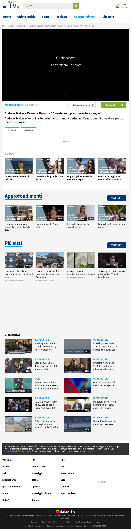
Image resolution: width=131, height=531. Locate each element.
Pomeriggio (37, 473)
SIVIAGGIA (97, 515)
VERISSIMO (28, 130)
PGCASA (57, 515)
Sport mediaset (68, 493)
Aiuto (98, 522)
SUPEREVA (65, 518)
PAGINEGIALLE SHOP (44, 515)
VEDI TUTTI (116, 197)
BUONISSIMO (119, 515)
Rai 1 (63, 460)
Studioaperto (9, 480)
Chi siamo (35, 522)
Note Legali (46, 522)
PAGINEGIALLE (28, 515)
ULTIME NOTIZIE (42, 340)
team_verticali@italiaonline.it (18, 451)
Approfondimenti (85, 17)
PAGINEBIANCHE (68, 515)
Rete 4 (34, 480)
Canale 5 (65, 486)
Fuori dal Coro (38, 466)
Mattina (6, 466)
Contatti (102, 482)
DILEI (90, 515)
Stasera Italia (67, 473)
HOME (4, 26)
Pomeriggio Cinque (41, 493)
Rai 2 (4, 473)
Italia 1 (5, 500)
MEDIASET (12, 130)
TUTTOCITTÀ (82, 515)
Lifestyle (108, 17)
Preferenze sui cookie (84, 522)
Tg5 (62, 466)
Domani (35, 500)
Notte (5, 493)
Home (7, 17)
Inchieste (62, 17)
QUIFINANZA (108, 515)
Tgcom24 (36, 486)
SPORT (38, 379)
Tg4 (33, 460)
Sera (63, 480)
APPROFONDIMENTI (17, 26)
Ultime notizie (26, 17)
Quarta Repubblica (12, 486)
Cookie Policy (67, 522)
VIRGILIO (17, 515)
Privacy (56, 522)
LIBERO (11, 2)
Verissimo (7, 460)
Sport (45, 17)
